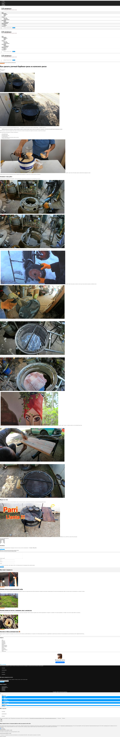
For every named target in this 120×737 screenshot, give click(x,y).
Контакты (3, 688)
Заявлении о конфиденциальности (67, 725)
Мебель (5, 21)
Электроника (4, 13)
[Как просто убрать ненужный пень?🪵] (9, 628)
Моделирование (6, 22)
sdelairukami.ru (6, 538)
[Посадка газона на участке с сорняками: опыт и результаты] (9, 607)
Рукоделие (4, 24)
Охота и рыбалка (5, 23)
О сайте (3, 1)
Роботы (5, 15)
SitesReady (3, 69)
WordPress (65, 691)
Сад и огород (6, 18)
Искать (14, 27)
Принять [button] (63, 718)
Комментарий (2, 558)
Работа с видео (4, 646)
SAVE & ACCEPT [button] (3, 736)
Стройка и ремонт (6, 19)
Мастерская (4, 20)
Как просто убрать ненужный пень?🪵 (10, 631)
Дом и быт (5, 17)
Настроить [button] (59, 718)
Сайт (1, 563)
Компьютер (5, 14)
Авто (3, 12)
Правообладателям (5, 687)
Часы (4, 39)
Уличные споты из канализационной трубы (11, 589)
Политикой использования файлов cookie (37, 718)
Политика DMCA (4, 686)
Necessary (3, 728)
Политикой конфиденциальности (50, 718)
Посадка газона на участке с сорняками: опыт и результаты (16, 610)
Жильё (3, 16)
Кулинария (4, 25)
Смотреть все (2, 549)
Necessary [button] (2, 727)
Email (1, 561)
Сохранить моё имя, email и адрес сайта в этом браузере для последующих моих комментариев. (18, 565)
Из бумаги (5, 48)
